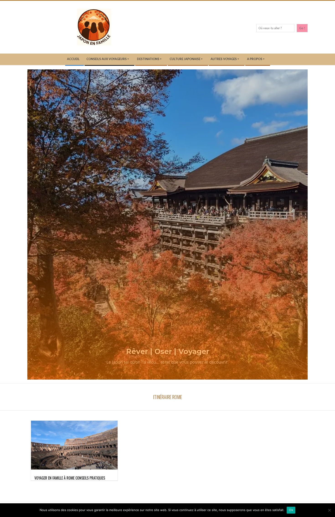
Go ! (302, 28)
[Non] (329, 510)
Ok (291, 510)
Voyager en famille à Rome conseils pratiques (69, 478)
